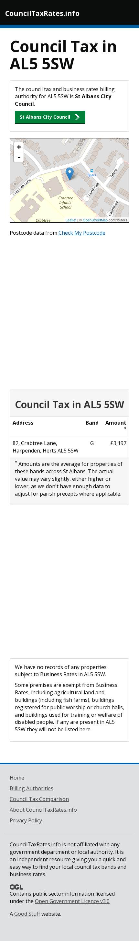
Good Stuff (27, 913)
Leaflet (71, 219)
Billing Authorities (31, 788)
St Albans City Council (45, 117)
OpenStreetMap (95, 219)
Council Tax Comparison (39, 799)
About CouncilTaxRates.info (43, 809)
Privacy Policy (26, 820)
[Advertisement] (69, 311)
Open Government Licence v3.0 (72, 901)
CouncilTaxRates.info (42, 13)
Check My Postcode (82, 232)
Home (17, 777)
